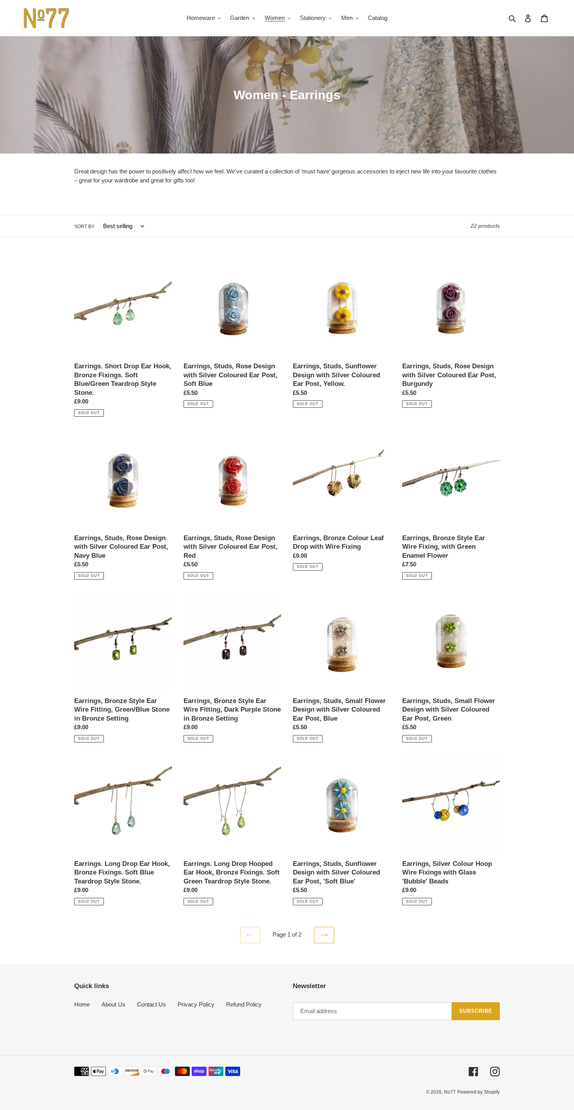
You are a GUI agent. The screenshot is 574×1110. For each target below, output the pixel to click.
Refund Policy (244, 1004)
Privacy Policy (196, 1004)
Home (82, 1004)
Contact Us (151, 1004)
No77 (450, 1092)
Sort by (84, 226)
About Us (113, 1004)
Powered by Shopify (478, 1092)
